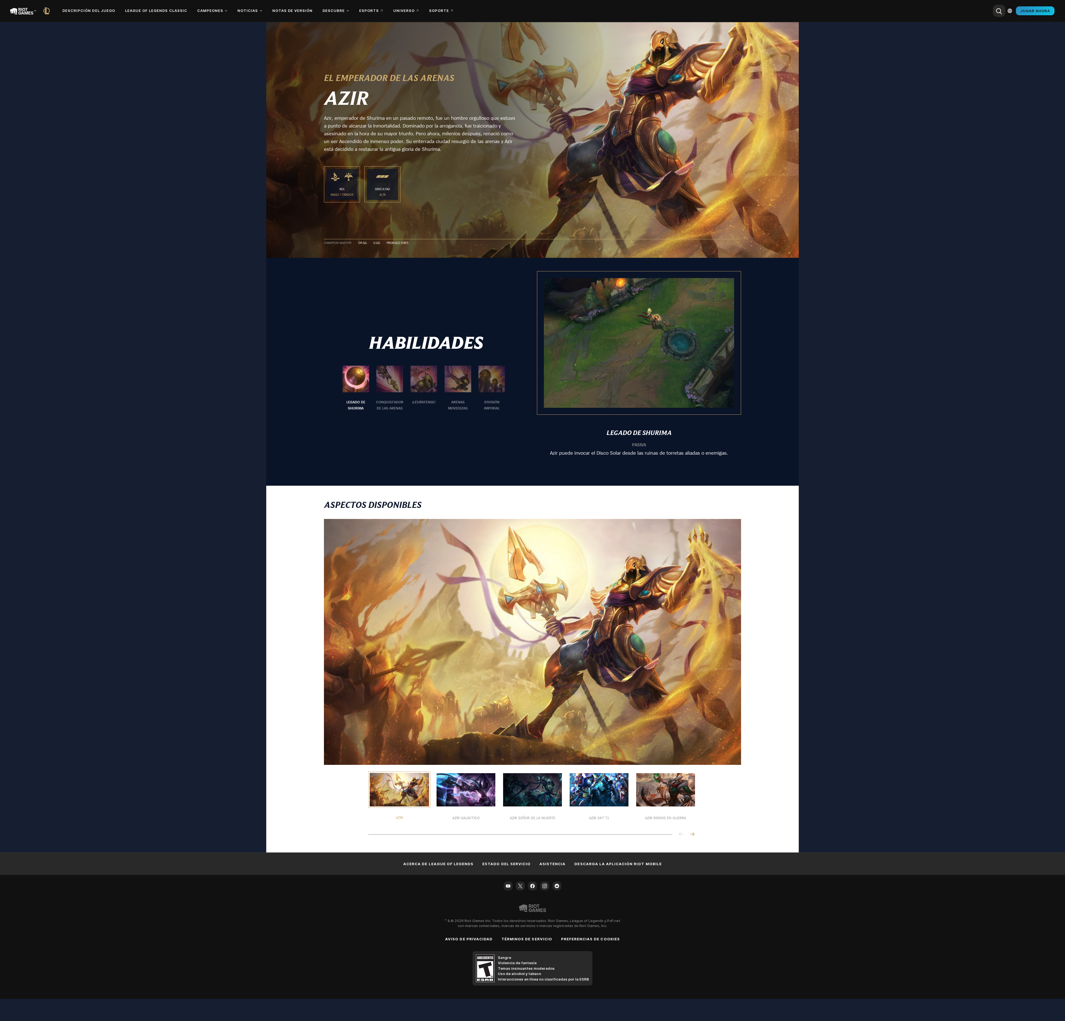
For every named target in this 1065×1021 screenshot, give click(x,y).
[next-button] (692, 834)
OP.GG (362, 243)
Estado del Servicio (506, 864)
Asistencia (552, 864)
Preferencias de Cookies (590, 939)
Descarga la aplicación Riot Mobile (617, 864)
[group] (424, 388)
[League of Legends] (47, 11)
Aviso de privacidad (469, 939)
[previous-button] (681, 834)
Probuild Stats (397, 243)
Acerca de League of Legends (438, 864)
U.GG (376, 243)
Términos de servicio (526, 939)
